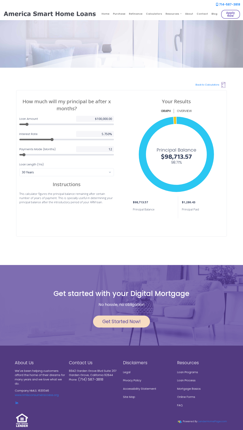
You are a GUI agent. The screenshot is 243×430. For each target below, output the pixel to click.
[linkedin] (17, 403)
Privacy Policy (132, 380)
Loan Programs (187, 372)
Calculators (154, 14)
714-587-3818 (229, 4)
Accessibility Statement (139, 389)
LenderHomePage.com (212, 421)
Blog (214, 14)
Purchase (119, 14)
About (189, 14)
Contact (202, 14)
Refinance (135, 14)
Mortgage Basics (189, 389)
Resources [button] (173, 14)
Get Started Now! (121, 321)
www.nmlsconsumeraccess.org (37, 395)
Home (105, 14)
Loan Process (186, 380)
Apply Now (230, 14)
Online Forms (186, 397)
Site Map (129, 397)
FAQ (180, 405)
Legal (126, 372)
